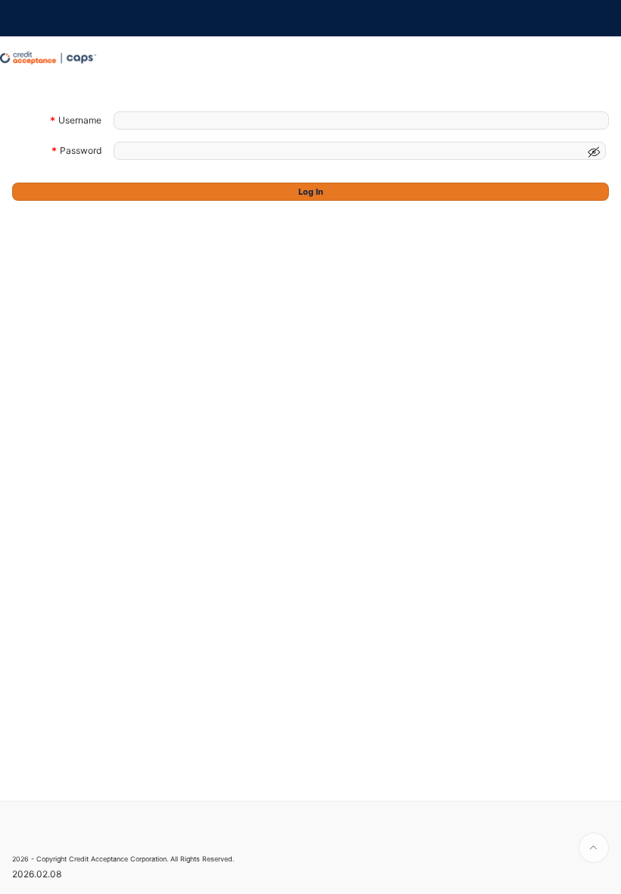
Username (79, 122)
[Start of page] (594, 848)
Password (80, 152)
